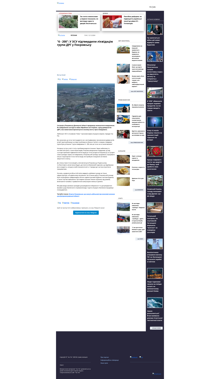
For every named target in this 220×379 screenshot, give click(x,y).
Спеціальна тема (65, 13)
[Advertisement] (86, 59)
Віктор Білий (61, 75)
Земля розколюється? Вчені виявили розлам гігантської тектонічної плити (154, 315)
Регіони (74, 35)
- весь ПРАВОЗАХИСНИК (136, 142)
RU (150, 7)
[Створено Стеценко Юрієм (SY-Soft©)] (157, 374)
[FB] (59, 79)
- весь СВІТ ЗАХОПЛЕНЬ (137, 91)
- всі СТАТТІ (140, 239)
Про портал (105, 357)
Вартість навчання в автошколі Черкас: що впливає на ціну (138, 133)
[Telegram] (73, 79)
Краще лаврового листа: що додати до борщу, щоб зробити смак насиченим (154, 164)
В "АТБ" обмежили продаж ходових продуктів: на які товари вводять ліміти (154, 105)
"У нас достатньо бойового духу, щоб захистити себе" (138, 229)
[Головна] (60, 3)
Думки (105, 13)
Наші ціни (104, 363)
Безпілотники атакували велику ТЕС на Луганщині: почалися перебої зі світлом (154, 257)
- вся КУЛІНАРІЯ (139, 190)
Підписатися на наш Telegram (86, 213)
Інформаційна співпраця (110, 360)
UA (154, 7)
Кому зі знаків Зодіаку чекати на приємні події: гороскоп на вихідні (154, 135)
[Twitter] (65, 79)
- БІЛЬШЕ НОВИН (156, 328)
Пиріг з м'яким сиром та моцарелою (136, 158)
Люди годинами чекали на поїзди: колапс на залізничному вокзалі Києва (154, 286)
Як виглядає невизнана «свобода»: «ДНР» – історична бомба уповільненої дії (138, 219)
